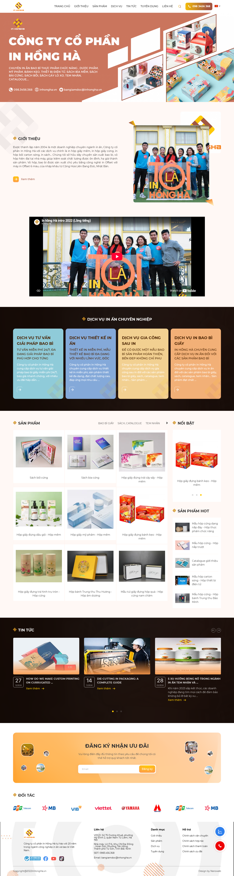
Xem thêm (28, 179)
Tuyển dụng (149, 6)
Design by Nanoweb (210, 871)
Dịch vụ (116, 6)
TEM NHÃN (153, 423)
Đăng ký (147, 769)
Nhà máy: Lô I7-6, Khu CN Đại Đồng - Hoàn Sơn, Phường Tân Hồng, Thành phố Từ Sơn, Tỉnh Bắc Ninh (113, 846)
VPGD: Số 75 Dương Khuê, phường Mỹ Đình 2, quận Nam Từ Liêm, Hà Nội (113, 837)
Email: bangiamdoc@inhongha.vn (113, 857)
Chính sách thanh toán (195, 846)
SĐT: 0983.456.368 (104, 852)
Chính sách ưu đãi (192, 851)
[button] (192, 495)
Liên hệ (167, 6)
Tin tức (131, 6)
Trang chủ (62, 6)
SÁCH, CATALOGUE (130, 423)
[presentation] (213, 630)
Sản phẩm (99, 6)
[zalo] (220, 831)
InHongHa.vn (39, 871)
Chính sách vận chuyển (195, 835)
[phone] (220, 846)
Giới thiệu (81, 6)
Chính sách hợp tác (193, 841)
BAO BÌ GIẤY (106, 423)
